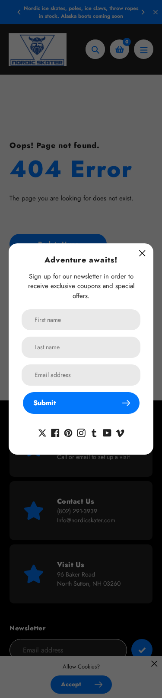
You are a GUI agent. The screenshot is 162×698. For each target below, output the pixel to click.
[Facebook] (55, 432)
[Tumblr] (94, 432)
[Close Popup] (142, 253)
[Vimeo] (120, 432)
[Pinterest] (68, 432)
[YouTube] (107, 432)
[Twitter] (42, 432)
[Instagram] (81, 432)
